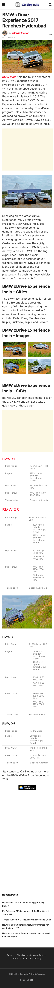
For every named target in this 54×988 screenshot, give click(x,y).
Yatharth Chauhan (20, 33)
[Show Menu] (3, 4)
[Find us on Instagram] (28, 980)
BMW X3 (10, 509)
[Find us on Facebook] (20, 980)
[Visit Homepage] (27, 4)
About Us (26, 958)
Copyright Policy (37, 955)
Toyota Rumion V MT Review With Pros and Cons (26, 919)
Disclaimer (21, 955)
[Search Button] (50, 4)
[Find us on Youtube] (31, 980)
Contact (15, 958)
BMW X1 (8, 459)
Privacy (10, 955)
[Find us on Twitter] (24, 980)
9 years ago (11, 37)
